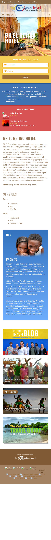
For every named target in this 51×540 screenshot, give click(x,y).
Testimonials (9, 362)
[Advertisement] (25, 512)
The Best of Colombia (18, 121)
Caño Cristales (16, 113)
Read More (10, 101)
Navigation (9, 15)
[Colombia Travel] (25, 8)
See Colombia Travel (25, 457)
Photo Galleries (10, 392)
